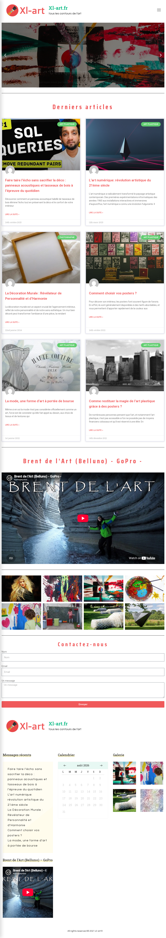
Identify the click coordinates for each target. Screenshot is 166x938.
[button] (5, 55)
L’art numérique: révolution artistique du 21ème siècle (26, 799)
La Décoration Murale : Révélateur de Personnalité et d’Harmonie (25, 817)
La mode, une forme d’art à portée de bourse (39, 401)
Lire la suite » (12, 214)
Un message (8, 680)
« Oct (64, 765)
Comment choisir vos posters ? (113, 293)
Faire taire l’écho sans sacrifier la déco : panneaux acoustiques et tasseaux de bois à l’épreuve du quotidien (39, 185)
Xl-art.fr (58, 8)
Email (4, 666)
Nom (4, 651)
